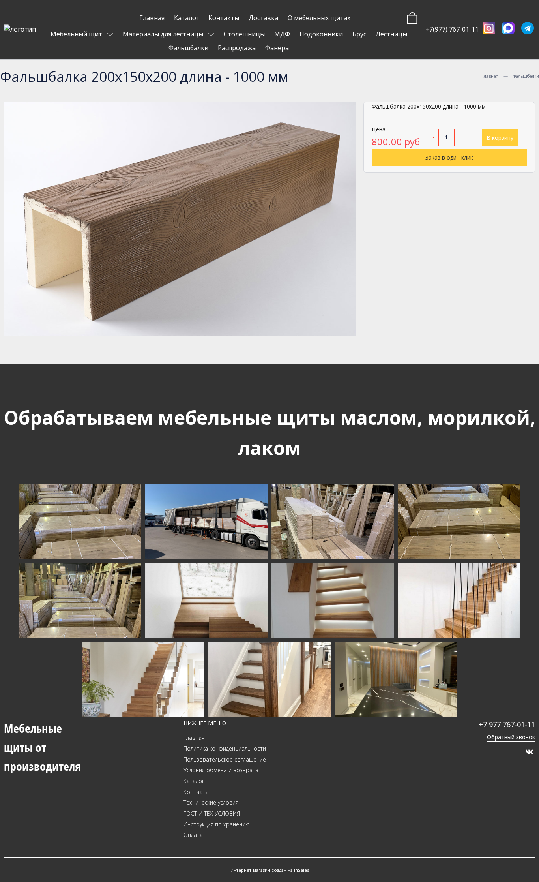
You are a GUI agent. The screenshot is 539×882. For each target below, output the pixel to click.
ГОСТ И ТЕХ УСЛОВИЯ (211, 813)
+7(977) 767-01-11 (452, 29)
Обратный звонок (511, 737)
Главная (152, 17)
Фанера (277, 47)
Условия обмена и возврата (220, 770)
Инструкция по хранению (216, 824)
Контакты (223, 17)
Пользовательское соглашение (224, 759)
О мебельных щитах (319, 17)
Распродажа (237, 47)
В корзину (500, 137)
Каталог (186, 17)
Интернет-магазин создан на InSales (269, 870)
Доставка (263, 17)
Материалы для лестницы (164, 34)
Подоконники (321, 34)
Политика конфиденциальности (224, 748)
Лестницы (391, 34)
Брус (359, 34)
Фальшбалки (188, 47)
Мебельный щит (77, 34)
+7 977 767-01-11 (507, 724)
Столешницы (244, 34)
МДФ (282, 34)
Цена (379, 129)
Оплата (193, 835)
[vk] (529, 751)
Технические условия (210, 802)
